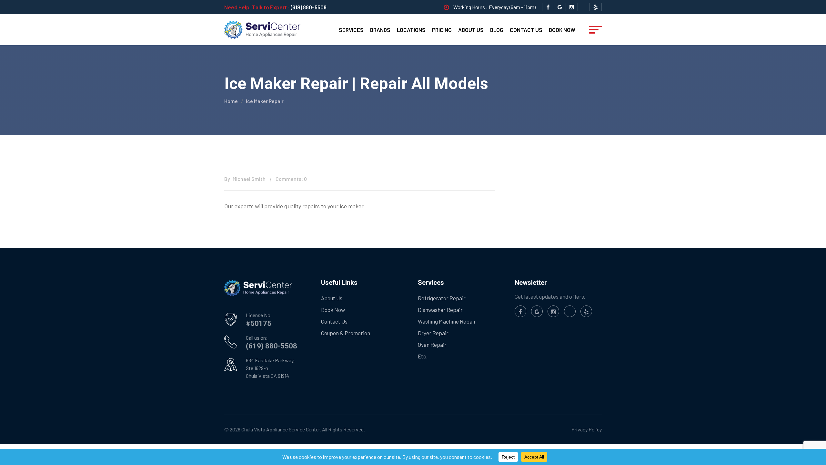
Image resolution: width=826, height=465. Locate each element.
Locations (411, 29)
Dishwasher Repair (440, 309)
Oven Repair (432, 344)
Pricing (442, 29)
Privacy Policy (586, 429)
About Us (471, 29)
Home (231, 101)
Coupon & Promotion (345, 333)
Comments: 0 (291, 179)
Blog (496, 29)
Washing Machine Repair (447, 321)
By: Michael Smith (245, 179)
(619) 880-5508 (309, 7)
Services (351, 29)
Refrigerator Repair (442, 298)
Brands (380, 29)
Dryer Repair (433, 333)
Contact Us (526, 29)
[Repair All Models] (262, 29)
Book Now (562, 29)
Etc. (423, 356)
